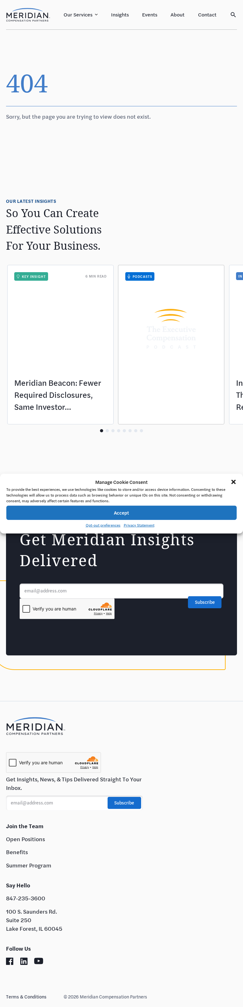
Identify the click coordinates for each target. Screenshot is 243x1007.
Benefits (17, 852)
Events (149, 14)
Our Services (78, 14)
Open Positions (25, 839)
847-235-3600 (25, 898)
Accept (121, 513)
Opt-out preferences (103, 524)
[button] (233, 482)
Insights (120, 14)
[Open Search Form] (233, 14)
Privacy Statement (139, 524)
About (177, 14)
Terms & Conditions (26, 997)
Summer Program (28, 865)
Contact (207, 14)
